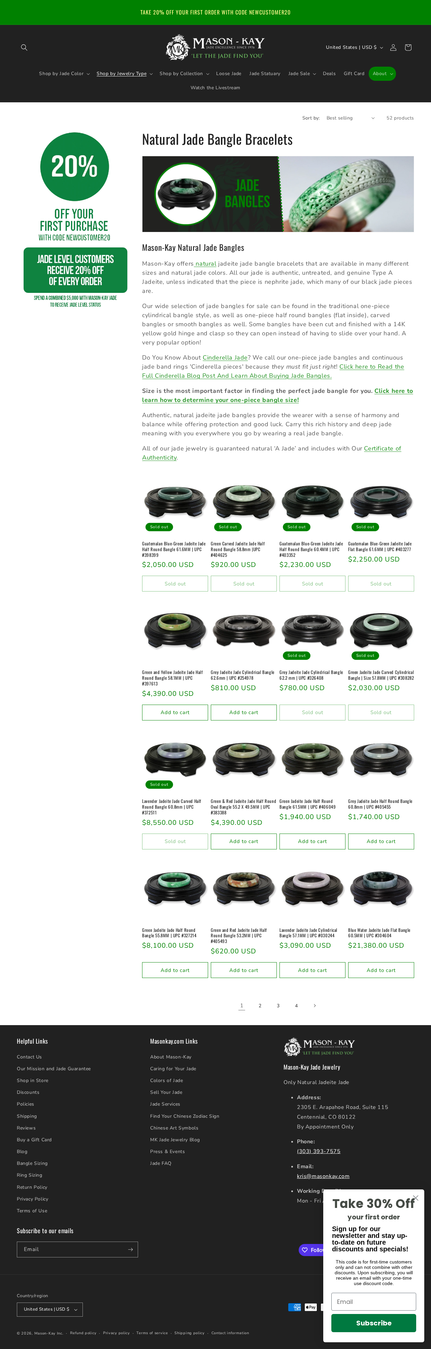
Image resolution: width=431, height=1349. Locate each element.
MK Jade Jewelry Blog (175, 1140)
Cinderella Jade (225, 357)
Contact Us (29, 1057)
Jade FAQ (161, 1163)
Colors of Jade (166, 1080)
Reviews (26, 1128)
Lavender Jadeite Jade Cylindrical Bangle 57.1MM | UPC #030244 (308, 933)
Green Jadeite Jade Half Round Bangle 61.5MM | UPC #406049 (307, 804)
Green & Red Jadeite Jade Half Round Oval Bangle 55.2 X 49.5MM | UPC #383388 (243, 806)
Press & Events (167, 1151)
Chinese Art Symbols (174, 1128)
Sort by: (311, 118)
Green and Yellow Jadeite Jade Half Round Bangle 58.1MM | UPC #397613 (172, 677)
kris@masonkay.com (323, 1176)
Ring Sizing (29, 1175)
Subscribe (374, 1323)
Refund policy (83, 1333)
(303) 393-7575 (318, 1151)
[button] (24, 47)
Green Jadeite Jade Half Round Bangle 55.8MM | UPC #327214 (169, 933)
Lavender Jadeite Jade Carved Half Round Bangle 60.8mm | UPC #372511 (171, 806)
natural (205, 264)
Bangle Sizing (32, 1163)
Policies (25, 1104)
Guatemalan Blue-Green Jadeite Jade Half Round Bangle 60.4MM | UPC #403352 (311, 549)
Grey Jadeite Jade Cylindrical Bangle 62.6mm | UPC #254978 (242, 675)
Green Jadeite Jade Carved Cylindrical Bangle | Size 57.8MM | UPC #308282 (381, 675)
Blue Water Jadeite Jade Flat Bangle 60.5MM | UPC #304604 (379, 933)
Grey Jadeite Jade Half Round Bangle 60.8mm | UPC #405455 (380, 804)
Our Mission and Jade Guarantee (54, 1069)
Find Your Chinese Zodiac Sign (184, 1116)
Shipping (27, 1116)
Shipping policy (189, 1333)
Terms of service (152, 1333)
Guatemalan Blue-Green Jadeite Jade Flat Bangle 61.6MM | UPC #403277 (379, 546)
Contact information (230, 1333)
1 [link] (242, 1005)
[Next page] (314, 1005)
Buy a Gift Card (34, 1140)
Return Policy (32, 1187)
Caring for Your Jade (173, 1069)
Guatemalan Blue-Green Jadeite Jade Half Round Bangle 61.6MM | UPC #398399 (173, 549)
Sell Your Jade (166, 1092)
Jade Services (165, 1104)
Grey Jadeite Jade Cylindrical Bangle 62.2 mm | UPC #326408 (311, 675)
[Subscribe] (130, 1249)
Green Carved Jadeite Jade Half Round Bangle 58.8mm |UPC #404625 (238, 549)
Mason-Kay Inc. (49, 1333)
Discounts (28, 1092)
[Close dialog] (416, 1198)
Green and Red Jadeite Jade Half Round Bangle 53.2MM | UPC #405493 (239, 935)
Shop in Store (32, 1080)
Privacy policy (116, 1333)
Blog (22, 1151)
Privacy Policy (32, 1199)
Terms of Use (32, 1211)
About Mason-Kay (171, 1057)
